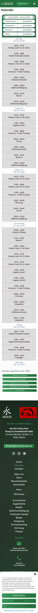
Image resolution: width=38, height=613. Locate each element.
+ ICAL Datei (20, 390)
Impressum (31, 610)
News (19, 489)
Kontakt (19, 468)
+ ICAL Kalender (19, 379)
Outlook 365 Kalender (20, 383)
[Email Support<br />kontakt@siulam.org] (19, 543)
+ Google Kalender (19, 375)
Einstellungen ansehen (19, 606)
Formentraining (19, 524)
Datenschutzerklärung (20, 610)
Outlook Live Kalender (19, 386)
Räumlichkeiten (19, 481)
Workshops (19, 494)
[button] (35, 574)
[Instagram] (19, 453)
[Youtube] (24, 453)
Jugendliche (19, 503)
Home (19, 462)
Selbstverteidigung (19, 510)
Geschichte (19, 484)
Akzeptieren (19, 595)
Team (19, 477)
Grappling (19, 521)
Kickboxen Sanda (19, 514)
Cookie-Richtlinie (8, 610)
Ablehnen (19, 601)
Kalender (19, 465)
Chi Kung (19, 528)
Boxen (19, 517)
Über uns (19, 474)
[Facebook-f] (14, 453)
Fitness (19, 531)
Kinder (19, 507)
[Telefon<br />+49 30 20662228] (19, 558)
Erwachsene (19, 500)
